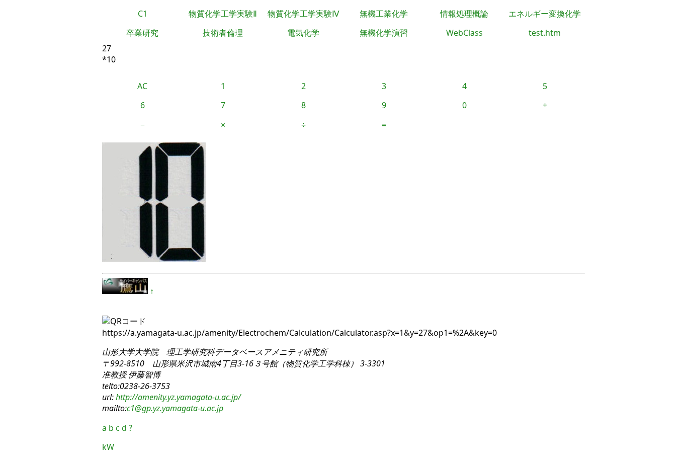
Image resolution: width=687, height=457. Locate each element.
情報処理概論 (464, 13)
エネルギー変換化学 (544, 13)
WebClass (464, 32)
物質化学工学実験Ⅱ (223, 13)
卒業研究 (142, 32)
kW (108, 446)
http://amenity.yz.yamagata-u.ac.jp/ (177, 397)
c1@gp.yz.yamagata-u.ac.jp (175, 408)
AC (142, 86)
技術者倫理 (223, 32)
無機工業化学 (384, 13)
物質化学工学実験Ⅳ (303, 13)
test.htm (545, 32)
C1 (142, 13)
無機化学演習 (384, 32)
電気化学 (303, 32)
